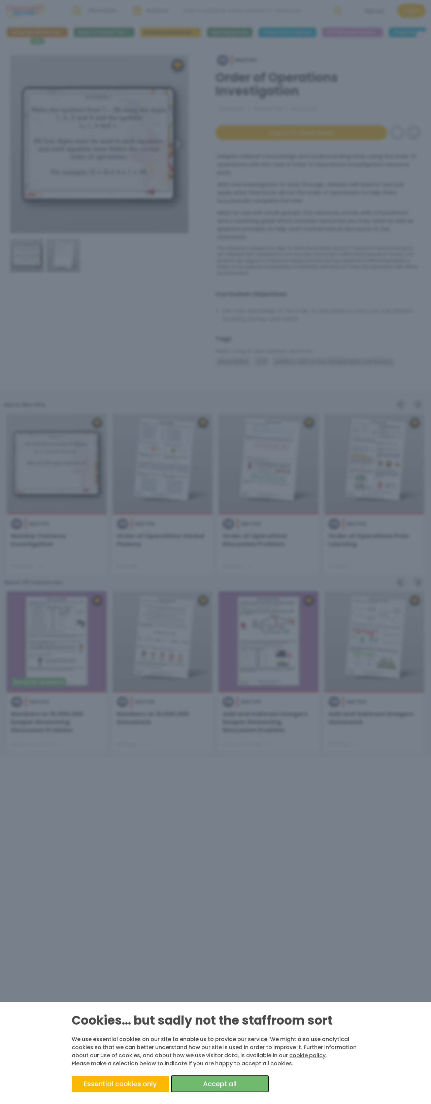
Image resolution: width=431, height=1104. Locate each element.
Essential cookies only (120, 1084)
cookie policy (307, 1055)
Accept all (220, 1084)
